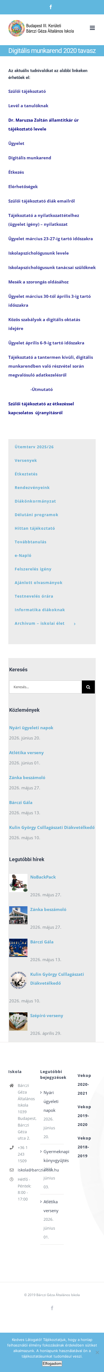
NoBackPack (43, 877)
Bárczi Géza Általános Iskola (58, 1294)
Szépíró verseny (46, 1015)
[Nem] (97, 1352)
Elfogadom (52, 1363)
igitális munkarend (31, 157)
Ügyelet (16, 143)
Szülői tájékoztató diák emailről (41, 201)
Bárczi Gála (20, 802)
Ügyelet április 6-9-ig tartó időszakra (46, 342)
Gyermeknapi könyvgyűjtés (52, 1156)
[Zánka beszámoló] (18, 916)
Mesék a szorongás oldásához (38, 282)
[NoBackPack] (18, 884)
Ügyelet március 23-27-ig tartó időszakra (50, 238)
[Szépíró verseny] (18, 1022)
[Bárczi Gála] (18, 949)
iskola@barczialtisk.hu (25, 1170)
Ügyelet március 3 (27, 296)
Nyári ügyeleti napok (31, 727)
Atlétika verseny (26, 752)
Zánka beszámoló (27, 777)
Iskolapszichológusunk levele (38, 253)
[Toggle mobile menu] (93, 28)
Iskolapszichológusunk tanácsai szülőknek (52, 267)
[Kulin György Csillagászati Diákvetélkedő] (18, 981)
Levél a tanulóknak (28, 105)
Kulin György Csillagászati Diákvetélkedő (52, 827)
